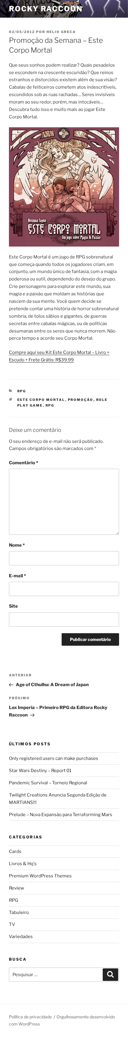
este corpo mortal (41, 400)
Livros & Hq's (23, 863)
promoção (80, 400)
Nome (17, 545)
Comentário (23, 462)
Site (13, 606)
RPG (21, 391)
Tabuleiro (19, 912)
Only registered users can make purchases (53, 758)
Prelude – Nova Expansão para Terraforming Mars (60, 814)
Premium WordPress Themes (40, 876)
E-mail (17, 575)
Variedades (21, 936)
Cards (15, 851)
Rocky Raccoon (45, 8)
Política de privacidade (30, 1016)
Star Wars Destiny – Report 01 (40, 770)
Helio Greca (61, 32)
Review (16, 888)
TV (12, 924)
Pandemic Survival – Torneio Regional (48, 782)
